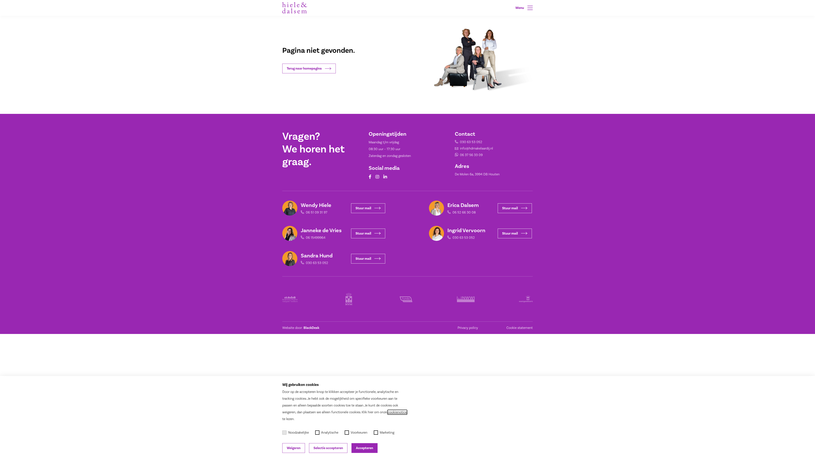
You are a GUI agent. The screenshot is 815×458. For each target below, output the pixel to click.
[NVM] (348, 299)
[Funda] (406, 299)
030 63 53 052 (471, 142)
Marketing (387, 432)
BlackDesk (311, 328)
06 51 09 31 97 (316, 212)
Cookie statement (519, 328)
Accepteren (364, 448)
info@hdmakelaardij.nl (476, 148)
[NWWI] (466, 299)
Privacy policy (468, 328)
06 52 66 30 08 (464, 212)
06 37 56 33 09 (471, 155)
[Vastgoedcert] (526, 299)
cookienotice (397, 412)
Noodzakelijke (298, 432)
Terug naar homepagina (304, 68)
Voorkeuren (359, 432)
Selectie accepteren (328, 448)
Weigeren (294, 448)
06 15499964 (315, 238)
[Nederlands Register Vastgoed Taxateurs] (290, 299)
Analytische (329, 432)
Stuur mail (363, 208)
